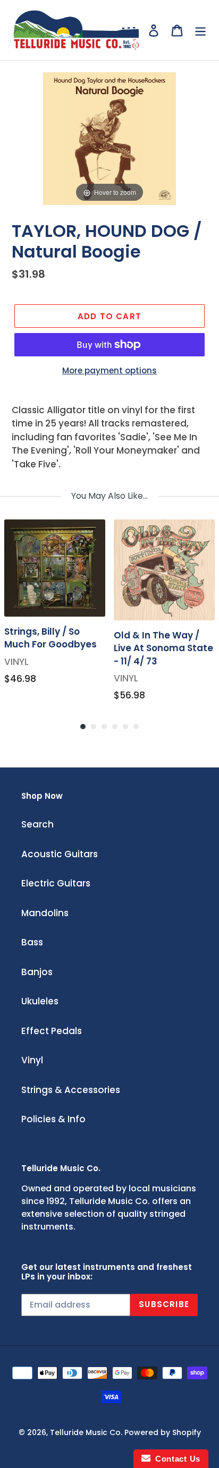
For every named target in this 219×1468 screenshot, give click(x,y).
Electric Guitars (55, 883)
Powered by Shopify (162, 1432)
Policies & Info (53, 1119)
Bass (32, 942)
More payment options (109, 370)
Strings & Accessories (70, 1089)
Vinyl (32, 1060)
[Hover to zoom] (109, 138)
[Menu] (200, 30)
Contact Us (175, 1458)
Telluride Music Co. (86, 1432)
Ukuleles (39, 1001)
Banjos (37, 972)
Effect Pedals (51, 1031)
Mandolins (45, 913)
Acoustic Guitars (59, 854)
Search (37, 824)
